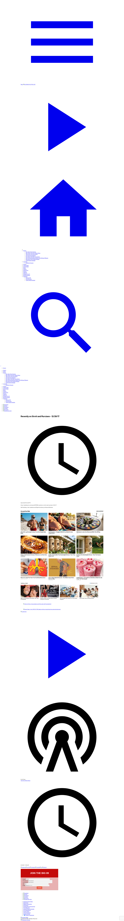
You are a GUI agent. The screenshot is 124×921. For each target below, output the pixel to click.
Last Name (25, 882)
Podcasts (25, 276)
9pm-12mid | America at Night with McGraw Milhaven (37, 258)
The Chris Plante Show (25, 780)
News (24, 267)
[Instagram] (6, 407)
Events (24, 264)
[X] (5, 405)
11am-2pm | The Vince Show (32, 254)
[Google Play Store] (7, 410)
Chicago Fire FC (26, 274)
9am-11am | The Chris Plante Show (33, 253)
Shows (24, 250)
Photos (24, 271)
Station (24, 269)
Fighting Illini (26, 265)
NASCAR (25, 272)
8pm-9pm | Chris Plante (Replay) (32, 259)
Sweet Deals (26, 266)
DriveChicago (29, 279)
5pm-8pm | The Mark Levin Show (33, 256)
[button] (30, 593)
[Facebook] (5, 404)
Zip (24, 883)
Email (24, 879)
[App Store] (5, 409)
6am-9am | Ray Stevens (31, 251)
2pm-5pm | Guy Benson (31, 255)
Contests (25, 261)
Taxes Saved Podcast (30, 280)
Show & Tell (28, 277)
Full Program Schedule (30, 260)
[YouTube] (5, 408)
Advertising (25, 270)
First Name (25, 880)
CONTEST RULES (29, 263)
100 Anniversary (26, 275)
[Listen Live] (62, 653)
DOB (24, 885)
